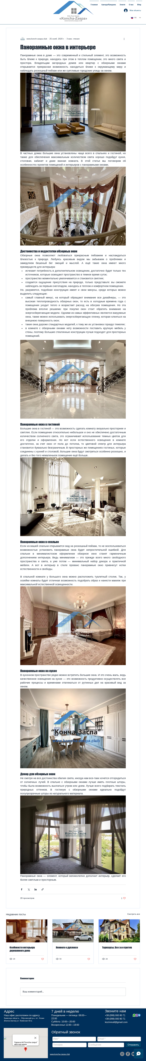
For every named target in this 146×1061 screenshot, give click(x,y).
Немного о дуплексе (67, 947)
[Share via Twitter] (28, 889)
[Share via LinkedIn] (35, 889)
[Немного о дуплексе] (73, 930)
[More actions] (124, 38)
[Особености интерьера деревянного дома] (26, 930)
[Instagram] (122, 1054)
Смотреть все (133, 914)
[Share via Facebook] (21, 889)
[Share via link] (42, 889)
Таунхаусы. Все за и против (117, 947)
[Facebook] (128, 1054)
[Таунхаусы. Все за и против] (119, 930)
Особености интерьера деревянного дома (22, 949)
